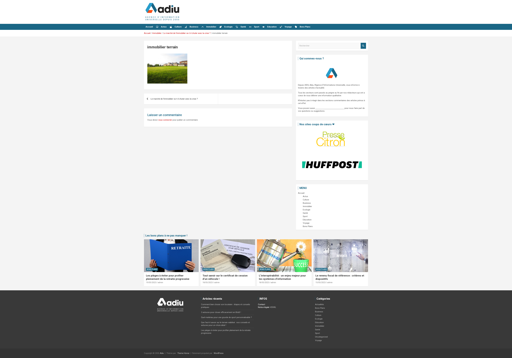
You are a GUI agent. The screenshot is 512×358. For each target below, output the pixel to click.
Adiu (162, 353)
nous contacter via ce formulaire (329, 108)
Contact (261, 304)
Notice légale (263, 307)
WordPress (218, 353)
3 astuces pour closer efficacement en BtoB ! (221, 312)
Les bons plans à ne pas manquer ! (166, 235)
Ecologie (319, 319)
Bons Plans (152, 269)
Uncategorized (321, 337)
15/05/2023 (320, 282)
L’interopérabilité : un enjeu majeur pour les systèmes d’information (282, 277)
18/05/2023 (208, 282)
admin (160, 282)
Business (319, 311)
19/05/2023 (151, 282)
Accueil (149, 27)
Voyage (318, 340)
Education (319, 322)
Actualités (319, 304)
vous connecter (165, 120)
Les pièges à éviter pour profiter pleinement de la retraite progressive (167, 277)
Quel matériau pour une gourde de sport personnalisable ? (226, 317)
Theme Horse (183, 353)
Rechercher (363, 46)
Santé (317, 329)
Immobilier (319, 326)
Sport (317, 333)
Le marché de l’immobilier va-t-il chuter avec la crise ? (174, 99)
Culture (318, 315)
